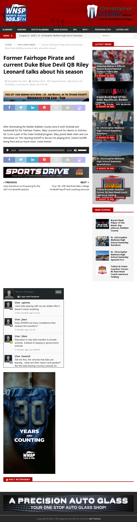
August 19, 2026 (106, 199)
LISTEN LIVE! (122, 29)
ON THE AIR (41, 84)
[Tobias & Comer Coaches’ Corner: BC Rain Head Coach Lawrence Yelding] (102, 270)
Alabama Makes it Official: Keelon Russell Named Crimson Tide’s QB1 (111, 69)
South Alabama (40, 29)
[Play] (7, 150)
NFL (75, 29)
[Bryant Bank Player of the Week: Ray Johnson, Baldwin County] (102, 224)
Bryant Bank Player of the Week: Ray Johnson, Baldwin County (112, 99)
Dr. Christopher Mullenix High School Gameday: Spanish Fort (110, 161)
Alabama (7, 29)
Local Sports (22, 84)
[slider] (82, 150)
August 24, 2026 (106, 76)
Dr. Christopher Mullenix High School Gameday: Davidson (110, 130)
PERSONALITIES (103, 29)
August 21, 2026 (106, 137)
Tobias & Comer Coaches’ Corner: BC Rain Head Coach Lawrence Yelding (112, 192)
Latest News (103, 44)
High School (61, 29)
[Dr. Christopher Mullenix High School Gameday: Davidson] (102, 241)
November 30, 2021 (17, 81)
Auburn (21, 29)
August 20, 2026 (106, 168)
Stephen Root (38, 81)
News (32, 84)
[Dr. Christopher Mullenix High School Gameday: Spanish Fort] (102, 256)
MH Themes (95, 518)
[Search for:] (117, 35)
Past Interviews (19, 479)
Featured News (58, 81)
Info (85, 29)
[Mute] (75, 150)
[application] (46, 150)
